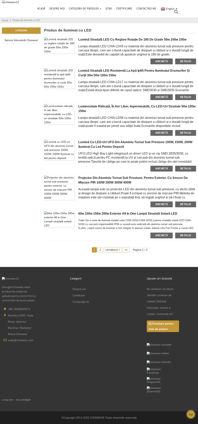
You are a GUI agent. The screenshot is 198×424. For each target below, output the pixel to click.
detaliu (185, 61)
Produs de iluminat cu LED (26, 20)
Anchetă (161, 61)
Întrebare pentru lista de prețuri (161, 326)
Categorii (76, 278)
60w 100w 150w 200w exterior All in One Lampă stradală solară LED (127, 213)
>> (126, 249)
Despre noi (57, 8)
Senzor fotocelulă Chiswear (21, 40)
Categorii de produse (84, 8)
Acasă (41, 8)
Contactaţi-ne (146, 8)
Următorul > (113, 249)
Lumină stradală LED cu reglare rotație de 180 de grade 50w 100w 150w (132, 39)
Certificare (124, 8)
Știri (109, 8)
